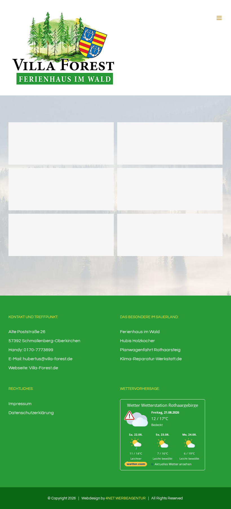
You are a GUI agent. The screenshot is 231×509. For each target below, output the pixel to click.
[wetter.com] (136, 465)
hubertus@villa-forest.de (47, 359)
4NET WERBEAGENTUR (126, 498)
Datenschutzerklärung (31, 412)
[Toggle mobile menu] (220, 18)
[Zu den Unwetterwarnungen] (137, 430)
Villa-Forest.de (43, 368)
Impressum (20, 403)
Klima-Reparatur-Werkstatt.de (151, 359)
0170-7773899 (38, 350)
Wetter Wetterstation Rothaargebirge (162, 405)
